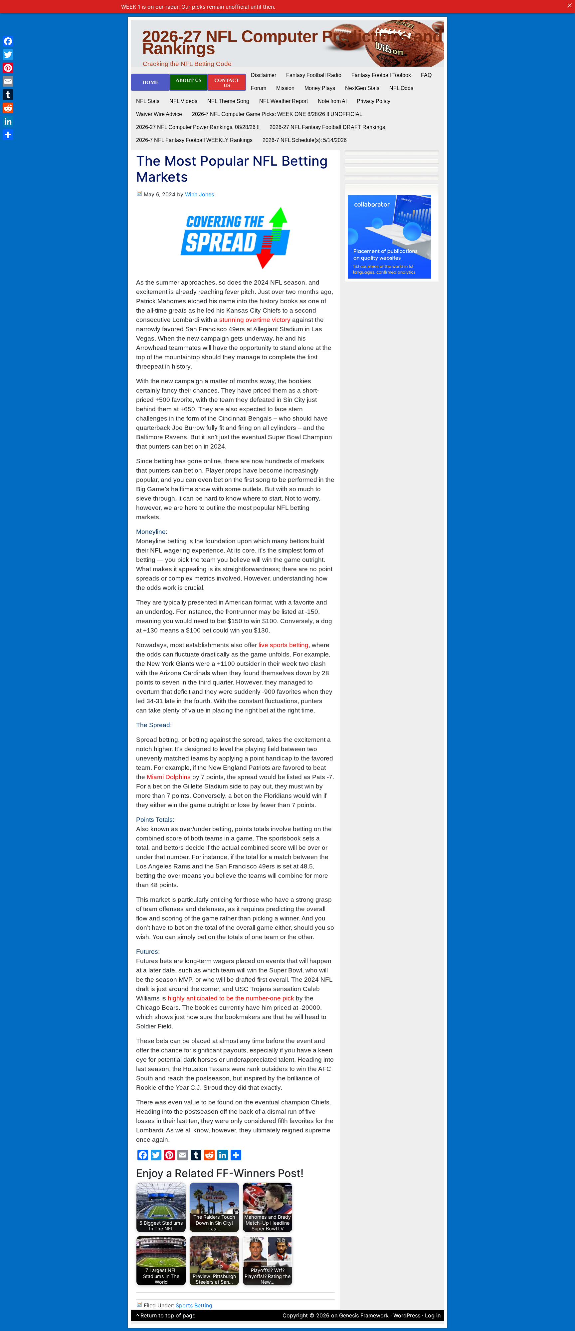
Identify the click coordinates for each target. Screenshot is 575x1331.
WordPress (406, 1315)
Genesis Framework (364, 1315)
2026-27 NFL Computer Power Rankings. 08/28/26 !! (198, 127)
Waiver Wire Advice (159, 114)
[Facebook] (8, 41)
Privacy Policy (373, 101)
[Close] (569, 5)
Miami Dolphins (169, 776)
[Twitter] (8, 54)
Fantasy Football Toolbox (381, 75)
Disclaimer (263, 75)
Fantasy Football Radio (313, 75)
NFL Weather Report (283, 101)
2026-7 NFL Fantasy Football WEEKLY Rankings (194, 140)
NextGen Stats (362, 88)
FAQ (426, 75)
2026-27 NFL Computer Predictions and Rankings (292, 42)
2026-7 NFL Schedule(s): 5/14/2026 (305, 140)
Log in (433, 1315)
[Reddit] (8, 108)
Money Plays (319, 88)
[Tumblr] (8, 94)
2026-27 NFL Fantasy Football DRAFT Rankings (327, 127)
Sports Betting (194, 1305)
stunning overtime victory (254, 319)
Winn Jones (199, 194)
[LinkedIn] (8, 121)
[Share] (8, 134)
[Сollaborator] (389, 236)
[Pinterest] (8, 68)
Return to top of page (167, 1315)
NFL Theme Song (228, 101)
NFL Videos (183, 101)
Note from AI (332, 101)
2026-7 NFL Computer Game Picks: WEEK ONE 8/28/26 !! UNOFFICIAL (277, 114)
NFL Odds (401, 88)
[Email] (8, 81)
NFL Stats (147, 101)
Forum (258, 88)
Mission (285, 88)
